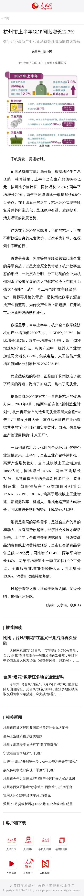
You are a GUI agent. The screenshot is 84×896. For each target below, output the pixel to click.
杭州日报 (60, 62)
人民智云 (28, 873)
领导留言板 (61, 849)
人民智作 (45, 873)
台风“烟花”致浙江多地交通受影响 (33, 677)
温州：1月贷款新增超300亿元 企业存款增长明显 (38, 804)
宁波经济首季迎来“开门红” (22, 753)
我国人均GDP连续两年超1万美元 (27, 795)
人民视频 (11, 873)
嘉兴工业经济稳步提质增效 (22, 736)
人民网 (5, 18)
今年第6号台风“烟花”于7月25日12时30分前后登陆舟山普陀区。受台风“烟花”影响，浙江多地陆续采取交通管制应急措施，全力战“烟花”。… (40, 689)
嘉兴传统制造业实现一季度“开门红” (29, 770)
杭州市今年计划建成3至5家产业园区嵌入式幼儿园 (39, 778)
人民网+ (27, 849)
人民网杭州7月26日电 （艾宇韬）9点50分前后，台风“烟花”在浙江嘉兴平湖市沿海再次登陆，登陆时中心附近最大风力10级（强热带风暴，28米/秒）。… (41, 655)
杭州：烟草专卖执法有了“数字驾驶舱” (30, 744)
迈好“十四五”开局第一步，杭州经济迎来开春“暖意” (40, 761)
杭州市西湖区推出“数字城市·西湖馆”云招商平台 (37, 787)
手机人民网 (45, 849)
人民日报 (11, 849)
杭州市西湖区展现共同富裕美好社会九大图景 (36, 727)
